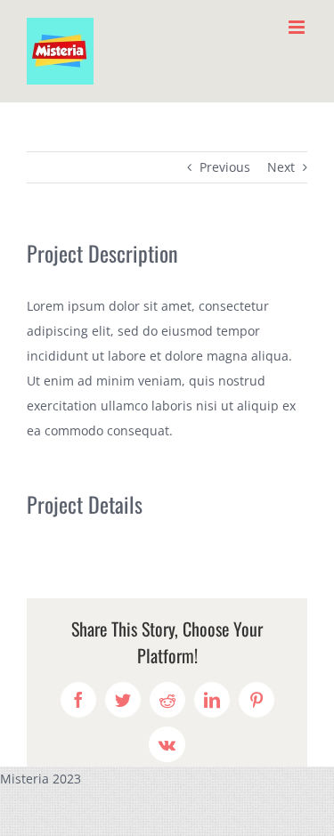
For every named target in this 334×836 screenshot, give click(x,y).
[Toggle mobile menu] (298, 27)
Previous (225, 166)
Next (281, 166)
